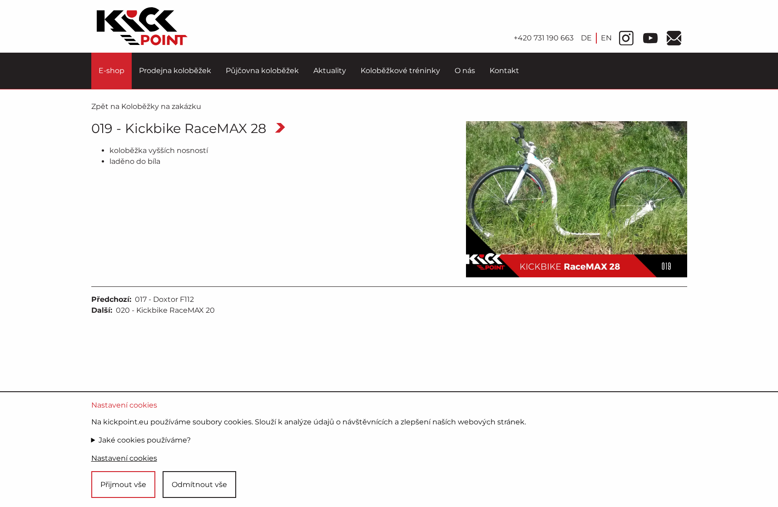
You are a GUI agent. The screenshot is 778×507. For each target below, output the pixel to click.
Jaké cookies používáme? (145, 440)
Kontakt (504, 70)
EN (606, 38)
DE (586, 38)
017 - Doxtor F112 (164, 299)
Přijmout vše (123, 484)
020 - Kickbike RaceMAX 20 (165, 310)
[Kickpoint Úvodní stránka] (142, 26)
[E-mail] (674, 38)
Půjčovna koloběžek (262, 70)
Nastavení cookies (124, 458)
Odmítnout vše (199, 484)
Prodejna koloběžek (175, 70)
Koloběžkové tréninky (400, 70)
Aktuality (329, 70)
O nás (465, 70)
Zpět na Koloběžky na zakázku (146, 106)
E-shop (111, 70)
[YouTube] (650, 38)
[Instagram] (626, 38)
